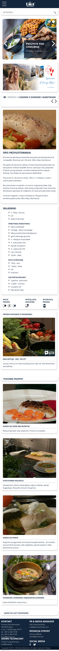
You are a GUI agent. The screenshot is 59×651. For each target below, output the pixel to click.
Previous (5, 43)
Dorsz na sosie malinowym (16, 426)
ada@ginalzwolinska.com (39, 627)
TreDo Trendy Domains (10, 642)
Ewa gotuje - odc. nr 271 (14, 359)
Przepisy (12, 97)
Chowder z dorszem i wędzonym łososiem (23, 598)
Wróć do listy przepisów (16, 613)
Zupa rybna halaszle (13, 480)
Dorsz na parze (10, 537)
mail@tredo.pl (6, 644)
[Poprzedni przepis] (52, 102)
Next (53, 43)
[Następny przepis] (56, 102)
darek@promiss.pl (36, 636)
